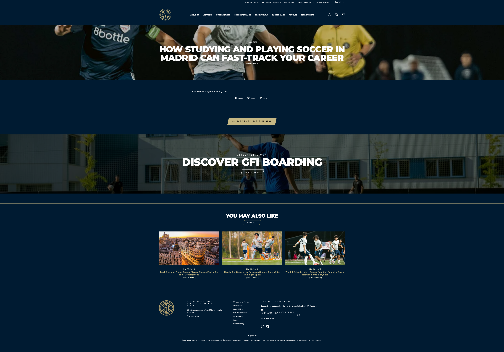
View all (252, 222)
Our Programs (223, 15)
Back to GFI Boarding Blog (254, 121)
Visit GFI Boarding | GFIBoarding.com (209, 91)
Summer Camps (278, 15)
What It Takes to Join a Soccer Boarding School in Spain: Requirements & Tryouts (315, 273)
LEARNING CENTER (252, 2)
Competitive (238, 309)
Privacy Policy (238, 323)
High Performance (242, 15)
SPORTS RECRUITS (306, 2)
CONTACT (277, 2)
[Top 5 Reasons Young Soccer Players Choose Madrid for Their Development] (189, 248)
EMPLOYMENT (290, 2)
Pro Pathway (261, 15)
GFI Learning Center (241, 302)
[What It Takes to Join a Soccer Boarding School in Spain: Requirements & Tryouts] (315, 248)
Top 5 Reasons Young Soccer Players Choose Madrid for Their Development (189, 273)
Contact (236, 320)
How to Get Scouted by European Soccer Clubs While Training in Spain (252, 273)
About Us (194, 15)
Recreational (238, 305)
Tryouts (293, 15)
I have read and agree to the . (277, 313)
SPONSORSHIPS (322, 2)
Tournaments (307, 15)
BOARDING (266, 2)
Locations (207, 15)
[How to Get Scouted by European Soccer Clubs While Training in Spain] (252, 248)
